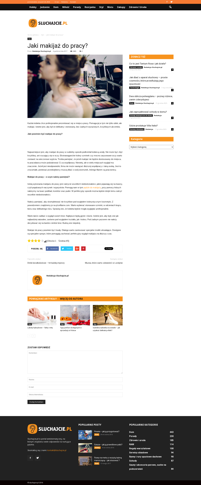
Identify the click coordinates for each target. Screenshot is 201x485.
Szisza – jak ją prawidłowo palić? (108, 445)
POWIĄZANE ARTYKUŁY (43, 298)
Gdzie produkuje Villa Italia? (143, 125)
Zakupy (121, 7)
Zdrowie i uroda (137, 7)
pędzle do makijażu (92, 187)
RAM (131, 444)
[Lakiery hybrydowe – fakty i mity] (42, 315)
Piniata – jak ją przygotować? (106, 431)
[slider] (35, 240)
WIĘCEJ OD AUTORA (71, 298)
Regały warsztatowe (139, 448)
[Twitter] (171, 2)
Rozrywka (90, 7)
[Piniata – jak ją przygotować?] (85, 435)
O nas (57, 2)
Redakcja (158, 115)
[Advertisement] (124, 23)
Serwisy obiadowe (137, 129)
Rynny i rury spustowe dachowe (145, 456)
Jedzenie (45, 7)
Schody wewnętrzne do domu (141, 115)
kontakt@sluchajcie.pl (56, 450)
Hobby (32, 7)
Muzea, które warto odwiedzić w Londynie (104, 263)
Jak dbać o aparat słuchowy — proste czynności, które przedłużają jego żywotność (148, 80)
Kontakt (73, 2)
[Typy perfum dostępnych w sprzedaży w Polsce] (75, 315)
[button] (170, 7)
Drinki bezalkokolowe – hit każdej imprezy (46, 263)
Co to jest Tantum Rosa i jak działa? (147, 63)
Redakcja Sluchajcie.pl (41, 51)
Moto (110, 7)
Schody (133, 460)
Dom (56, 7)
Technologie (134, 88)
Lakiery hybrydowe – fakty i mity (40, 328)
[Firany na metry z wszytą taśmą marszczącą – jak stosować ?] (85, 461)
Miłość (65, 7)
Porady (77, 7)
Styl (101, 7)
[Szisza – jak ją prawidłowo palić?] (85, 448)
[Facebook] (167, 2)
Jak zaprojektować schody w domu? (148, 111)
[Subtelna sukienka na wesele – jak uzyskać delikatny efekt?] (108, 315)
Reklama (64, 2)
